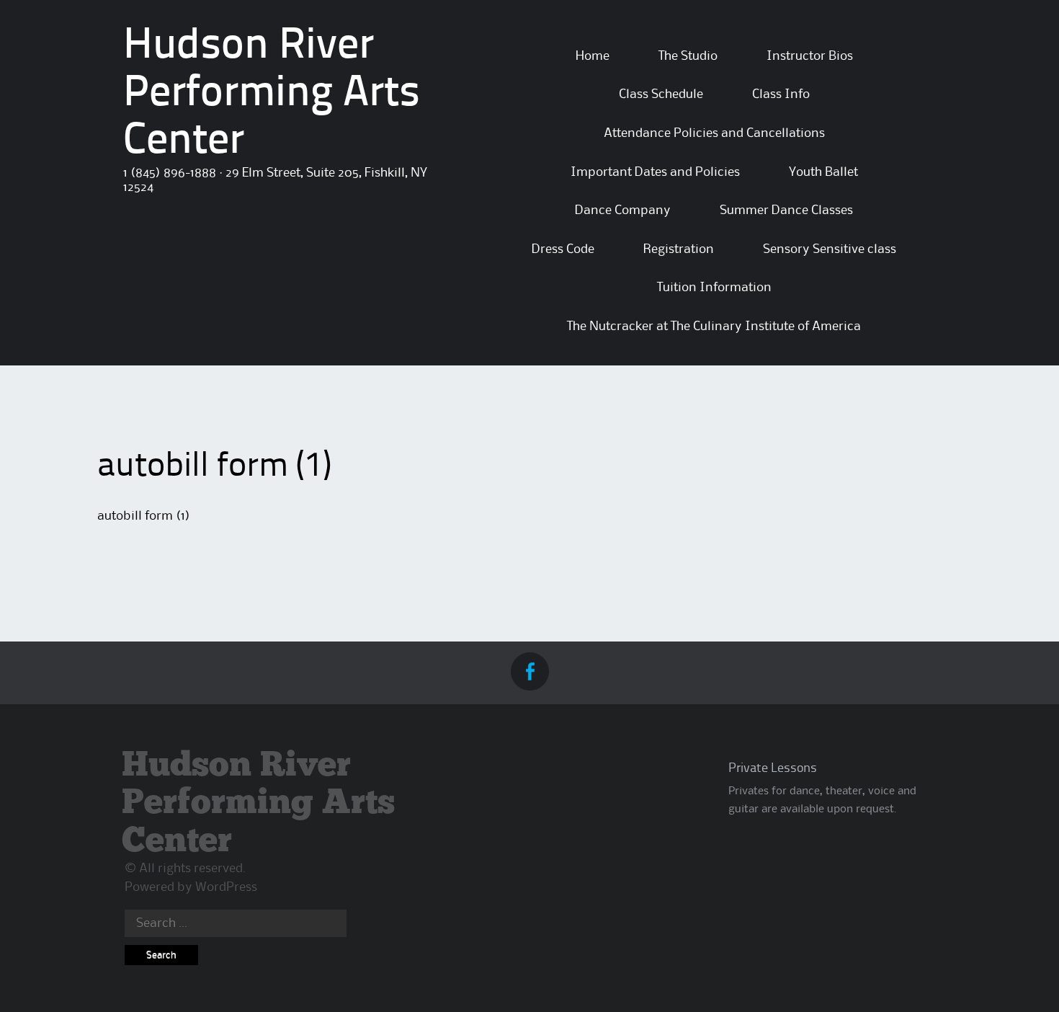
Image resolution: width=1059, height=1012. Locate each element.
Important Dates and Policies (655, 172)
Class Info (781, 94)
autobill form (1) (143, 516)
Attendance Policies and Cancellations (714, 133)
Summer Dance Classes (786, 210)
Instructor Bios (810, 56)
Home (592, 56)
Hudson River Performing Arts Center (271, 94)
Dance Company (623, 210)
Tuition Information (714, 287)
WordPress (226, 887)
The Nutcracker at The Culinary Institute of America (714, 326)
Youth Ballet (823, 172)
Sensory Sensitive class (829, 249)
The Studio (688, 56)
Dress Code (563, 249)
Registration (678, 249)
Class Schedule (661, 94)
